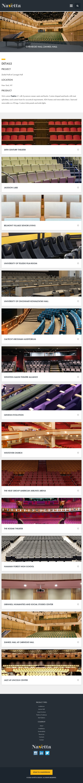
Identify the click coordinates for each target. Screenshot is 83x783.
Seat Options (41, 718)
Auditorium (41, 706)
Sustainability (41, 731)
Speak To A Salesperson (41, 772)
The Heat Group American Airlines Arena (25, 490)
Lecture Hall (41, 709)
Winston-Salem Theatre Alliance (21, 377)
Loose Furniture (41, 712)
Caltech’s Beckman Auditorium (20, 339)
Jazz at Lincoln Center (16, 680)
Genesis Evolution (14, 415)
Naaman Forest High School (19, 566)
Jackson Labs (11, 187)
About (41, 726)
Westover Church (13, 453)
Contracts (41, 737)
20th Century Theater (15, 149)
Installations (41, 728)
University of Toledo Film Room (20, 263)
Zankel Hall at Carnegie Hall (19, 642)
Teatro (13, 96)
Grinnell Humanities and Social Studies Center (28, 604)
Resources (41, 734)
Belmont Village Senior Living (20, 225)
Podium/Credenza (41, 715)
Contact (41, 740)
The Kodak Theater (13, 528)
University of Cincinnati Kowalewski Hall (26, 301)
